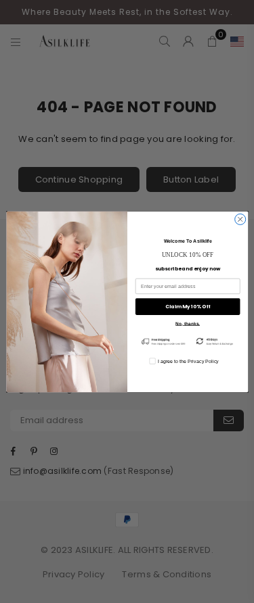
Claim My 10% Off (187, 306)
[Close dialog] (239, 219)
